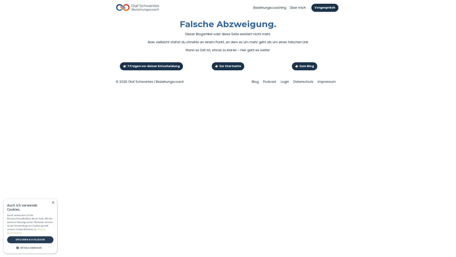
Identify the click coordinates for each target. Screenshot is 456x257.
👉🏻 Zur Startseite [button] (228, 66)
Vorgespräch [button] (325, 8)
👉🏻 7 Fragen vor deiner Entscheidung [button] (151, 66)
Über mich (298, 7)
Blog (255, 81)
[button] (30, 248)
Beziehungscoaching (269, 7)
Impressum (327, 81)
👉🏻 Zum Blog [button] (304, 66)
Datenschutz (303, 81)
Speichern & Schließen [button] (30, 239)
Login (285, 81)
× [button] (53, 202)
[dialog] (30, 226)
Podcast (269, 81)
